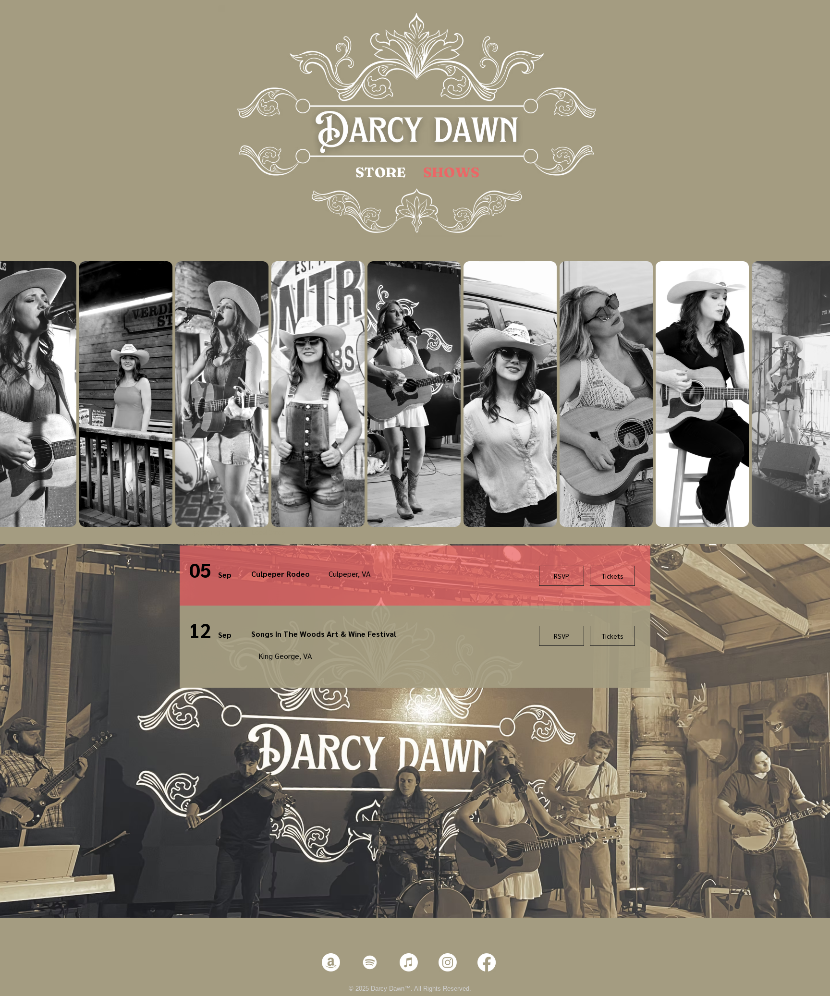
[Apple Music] (409, 962)
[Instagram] (448, 962)
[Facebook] (486, 962)
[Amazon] (331, 962)
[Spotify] (370, 962)
